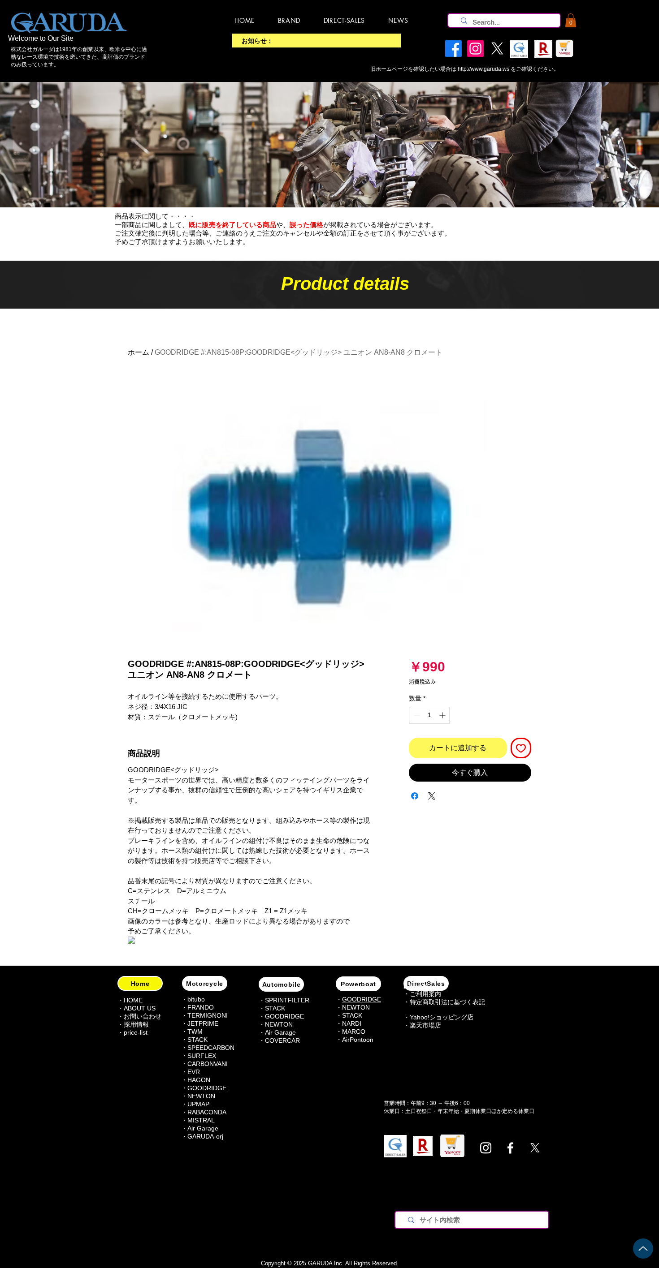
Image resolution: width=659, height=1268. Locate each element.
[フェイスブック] (510, 1147)
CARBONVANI (207, 1063)
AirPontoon (357, 1039)
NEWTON (201, 1096)
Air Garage (202, 1128)
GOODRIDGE (206, 1088)
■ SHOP (414, 986)
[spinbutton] (429, 715)
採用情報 (136, 1024)
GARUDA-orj (205, 1136)
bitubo (196, 999)
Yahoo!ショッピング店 (441, 1017)
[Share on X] (431, 796)
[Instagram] (485, 1147)
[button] (571, 20)
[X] (535, 1147)
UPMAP (198, 1104)
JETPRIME (202, 1023)
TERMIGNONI (207, 1015)
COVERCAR (282, 1040)
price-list (135, 1032)
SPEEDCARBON (210, 1047)
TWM (195, 1031)
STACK (275, 1008)
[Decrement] (415, 715)
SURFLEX (201, 1055)
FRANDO (200, 1007)
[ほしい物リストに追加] (521, 748)
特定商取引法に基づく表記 (447, 1002)
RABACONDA (206, 1112)
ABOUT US (140, 1008)
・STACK (194, 1039)
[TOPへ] (643, 1248)
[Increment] (443, 715)
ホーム (138, 352)
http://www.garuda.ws (483, 69)
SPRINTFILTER (287, 1000)
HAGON (198, 1079)
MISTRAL (201, 1120)
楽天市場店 (425, 1025)
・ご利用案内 (422, 993)
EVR (193, 1071)
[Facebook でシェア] (414, 796)
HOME (133, 1000)
